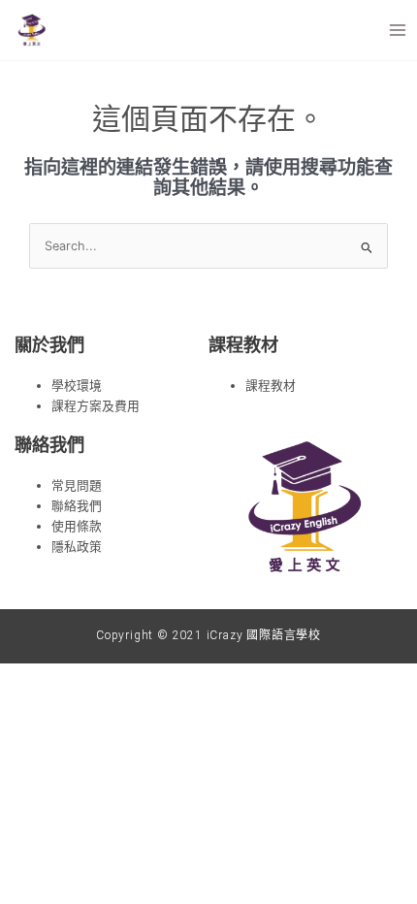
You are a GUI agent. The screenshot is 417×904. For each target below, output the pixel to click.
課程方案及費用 (95, 406)
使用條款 (76, 526)
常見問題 (76, 485)
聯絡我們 (76, 506)
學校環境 (76, 385)
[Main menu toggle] (398, 29)
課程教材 (270, 385)
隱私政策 (76, 546)
